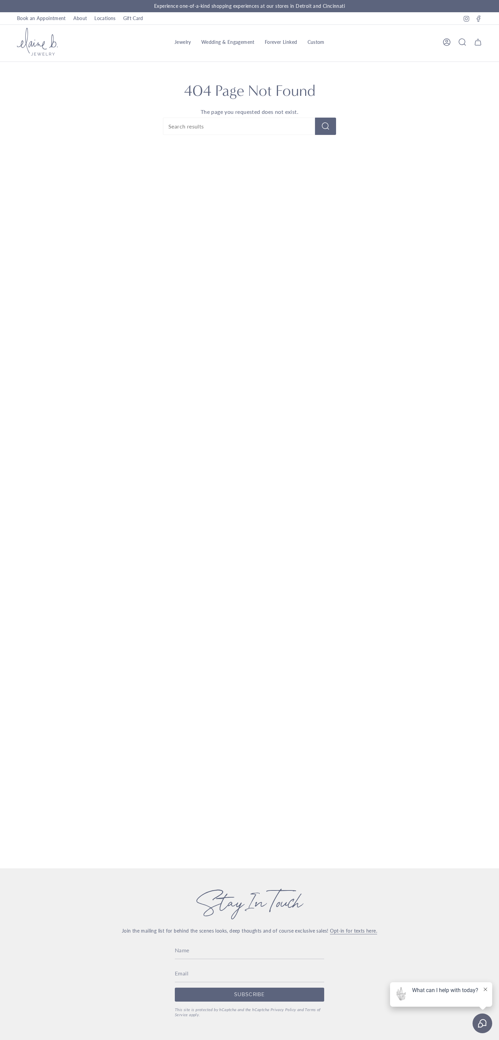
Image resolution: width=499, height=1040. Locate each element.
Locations (104, 18)
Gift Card (133, 18)
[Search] (325, 126)
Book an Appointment (41, 18)
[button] (182, 42)
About (80, 18)
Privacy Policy (283, 1009)
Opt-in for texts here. (353, 931)
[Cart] (478, 42)
